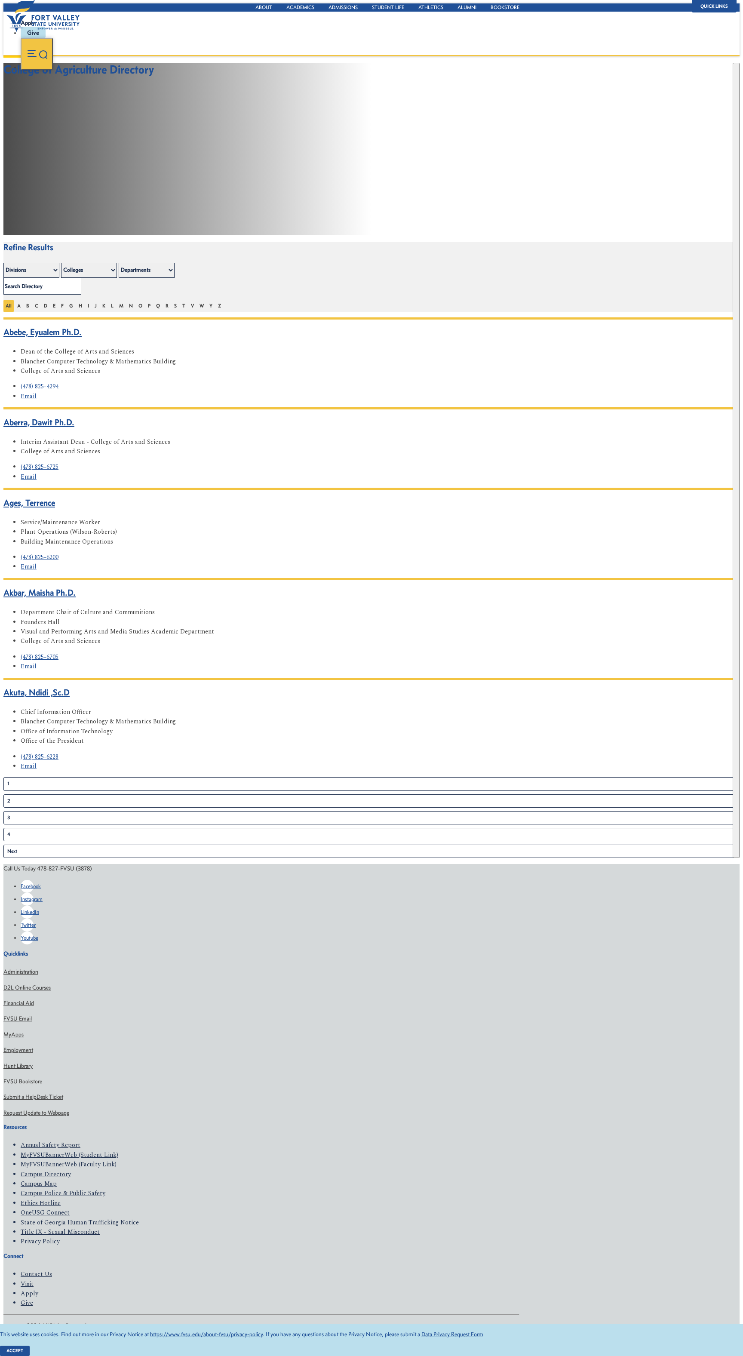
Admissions (343, 7)
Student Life (388, 7)
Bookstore (505, 7)
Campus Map (39, 1183)
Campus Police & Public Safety (63, 1193)
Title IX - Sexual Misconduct (60, 1231)
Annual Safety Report (50, 1145)
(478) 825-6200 (39, 557)
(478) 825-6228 (39, 756)
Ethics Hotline (41, 1203)
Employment (18, 1050)
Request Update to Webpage (36, 1112)
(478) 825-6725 (39, 466)
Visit (27, 1283)
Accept (14, 1350)
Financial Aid (18, 1003)
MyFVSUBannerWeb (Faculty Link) (69, 1164)
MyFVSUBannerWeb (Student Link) (69, 1154)
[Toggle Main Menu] (37, 54)
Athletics (430, 7)
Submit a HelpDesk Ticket (33, 1097)
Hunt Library (18, 1066)
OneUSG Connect (45, 1212)
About (263, 7)
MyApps (13, 1034)
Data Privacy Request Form (452, 1334)
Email (29, 396)
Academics (300, 7)
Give (27, 1302)
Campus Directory (46, 1174)
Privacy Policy (40, 1241)
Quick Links (714, 6)
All (9, 306)
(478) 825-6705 (39, 656)
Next (12, 851)
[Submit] (736, 460)
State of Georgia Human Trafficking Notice (80, 1222)
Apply (29, 1293)
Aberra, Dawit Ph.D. (38, 422)
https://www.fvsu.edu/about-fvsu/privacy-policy (206, 1334)
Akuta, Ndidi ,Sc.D (36, 692)
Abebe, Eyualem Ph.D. (42, 331)
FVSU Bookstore (22, 1081)
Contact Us (36, 1274)
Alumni (466, 7)
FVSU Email (17, 1018)
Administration (20, 971)
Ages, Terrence (29, 502)
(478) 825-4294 (39, 386)
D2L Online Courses (27, 987)
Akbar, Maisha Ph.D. (39, 592)
